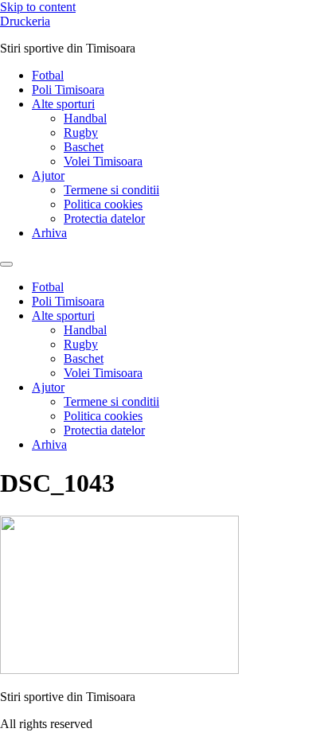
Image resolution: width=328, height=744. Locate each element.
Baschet (83, 147)
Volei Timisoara (103, 161)
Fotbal (48, 75)
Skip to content (38, 7)
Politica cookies (103, 204)
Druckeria (25, 21)
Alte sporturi (63, 104)
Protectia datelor (104, 218)
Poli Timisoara (68, 89)
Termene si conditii (111, 190)
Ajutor (48, 175)
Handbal (85, 118)
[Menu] (6, 264)
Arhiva (49, 233)
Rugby (81, 132)
